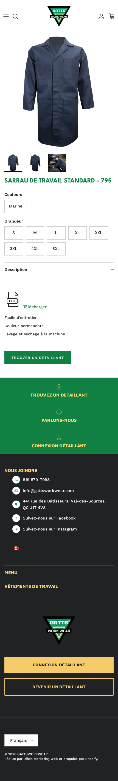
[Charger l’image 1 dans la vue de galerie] (59, 92)
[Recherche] (18, 16)
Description (15, 269)
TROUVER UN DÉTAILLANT (38, 358)
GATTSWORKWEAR (32, 754)
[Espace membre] (100, 16)
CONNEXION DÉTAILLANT (59, 664)
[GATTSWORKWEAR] (59, 16)
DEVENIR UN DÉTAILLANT (59, 686)
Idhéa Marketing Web (41, 759)
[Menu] (6, 16)
